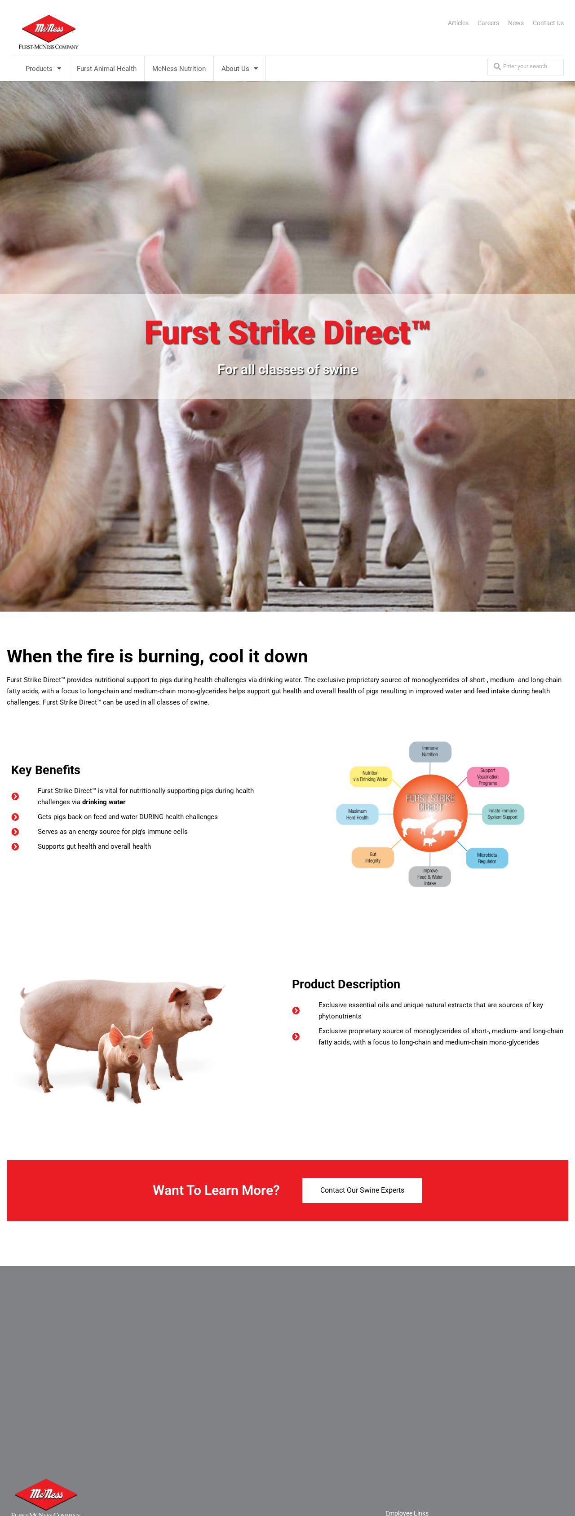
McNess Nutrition (179, 69)
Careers (488, 22)
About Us (235, 69)
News (516, 22)
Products (39, 69)
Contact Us (548, 22)
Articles (458, 22)
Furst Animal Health (107, 69)
